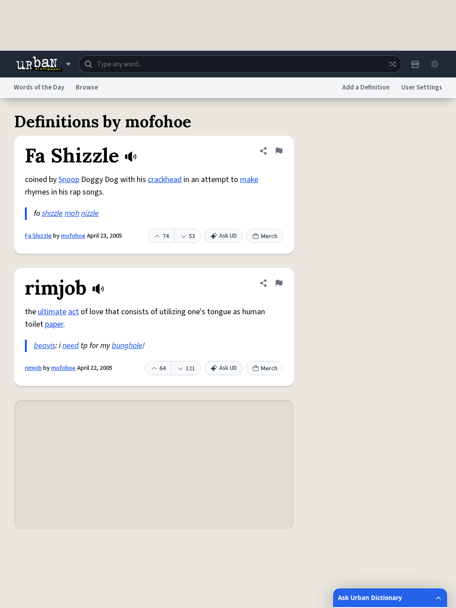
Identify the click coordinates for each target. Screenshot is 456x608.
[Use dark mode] (435, 64)
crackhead (165, 179)
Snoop (68, 179)
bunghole (127, 345)
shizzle (52, 213)
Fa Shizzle (38, 235)
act (73, 311)
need (70, 345)
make (249, 179)
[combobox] (240, 64)
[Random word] (392, 64)
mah (72, 213)
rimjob (33, 368)
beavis (44, 345)
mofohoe (73, 235)
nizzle (90, 213)
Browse (87, 87)
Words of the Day (39, 87)
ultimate (52, 311)
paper (54, 324)
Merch (269, 236)
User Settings (421, 87)
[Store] (415, 64)
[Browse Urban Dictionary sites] (43, 64)
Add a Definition (366, 87)
